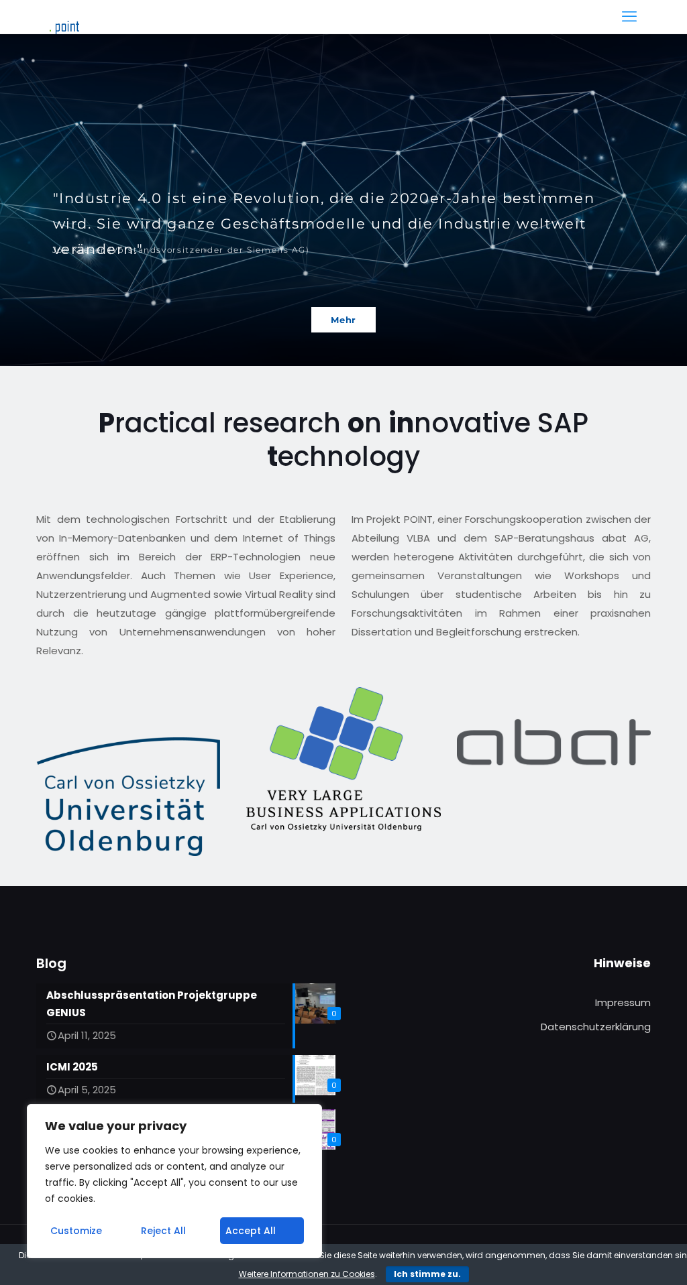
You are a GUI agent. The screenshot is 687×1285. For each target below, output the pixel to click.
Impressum (623, 1002)
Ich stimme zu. (427, 1274)
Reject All (163, 1230)
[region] (174, 1181)
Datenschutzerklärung (596, 1027)
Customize (76, 1230)
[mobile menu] (629, 16)
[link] (128, 796)
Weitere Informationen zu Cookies (307, 1274)
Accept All (250, 1230)
